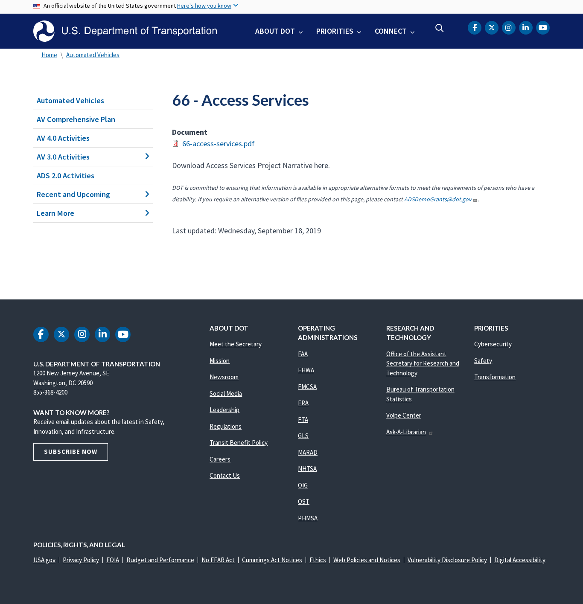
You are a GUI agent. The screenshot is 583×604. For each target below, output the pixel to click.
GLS (303, 436)
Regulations (226, 426)
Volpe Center (403, 415)
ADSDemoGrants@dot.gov (438, 199)
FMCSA (307, 387)
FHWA (306, 370)
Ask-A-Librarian (406, 432)
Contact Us (225, 475)
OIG (303, 485)
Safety (483, 361)
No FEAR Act (218, 560)
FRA (303, 403)
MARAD (308, 452)
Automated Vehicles (93, 55)
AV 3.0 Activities (63, 157)
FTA (303, 419)
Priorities (334, 31)
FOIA (112, 560)
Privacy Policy (81, 560)
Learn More (55, 213)
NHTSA (307, 469)
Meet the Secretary (236, 344)
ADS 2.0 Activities (65, 175)
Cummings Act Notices (272, 560)
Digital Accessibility (519, 560)
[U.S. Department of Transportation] (125, 31)
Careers (220, 459)
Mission (220, 361)
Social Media (226, 393)
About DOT (275, 31)
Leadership (224, 410)
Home (49, 55)
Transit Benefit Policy (239, 442)
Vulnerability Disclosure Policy (447, 560)
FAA (303, 354)
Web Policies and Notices (366, 560)
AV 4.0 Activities (63, 138)
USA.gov (44, 560)
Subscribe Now (70, 451)
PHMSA (308, 518)
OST (303, 501)
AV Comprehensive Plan (76, 119)
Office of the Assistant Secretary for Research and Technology (422, 363)
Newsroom (224, 377)
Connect (391, 31)
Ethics (317, 560)
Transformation (495, 377)
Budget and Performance (160, 560)
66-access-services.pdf (218, 143)
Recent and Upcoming (73, 194)
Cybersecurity (493, 344)
